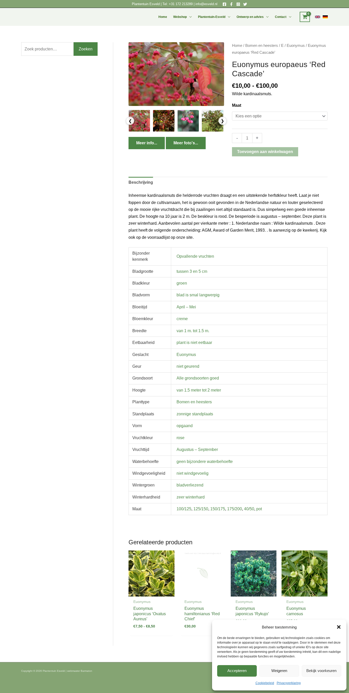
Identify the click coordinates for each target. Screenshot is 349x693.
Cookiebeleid (264, 683)
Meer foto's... (185, 143)
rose (180, 438)
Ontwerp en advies (250, 17)
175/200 (234, 509)
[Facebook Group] (231, 4)
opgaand (185, 426)
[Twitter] (245, 4)
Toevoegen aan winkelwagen (265, 151)
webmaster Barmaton (79, 670)
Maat (236, 105)
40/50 (249, 509)
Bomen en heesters (261, 46)
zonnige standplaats (195, 414)
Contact (280, 17)
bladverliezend (190, 485)
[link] (317, 16)
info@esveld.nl (206, 4)
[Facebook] (224, 4)
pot (259, 509)
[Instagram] (238, 4)
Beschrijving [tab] (141, 182)
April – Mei (186, 307)
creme (182, 319)
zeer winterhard (191, 497)
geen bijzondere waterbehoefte (205, 461)
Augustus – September (197, 449)
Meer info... (146, 143)
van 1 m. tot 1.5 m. (193, 331)
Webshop (180, 17)
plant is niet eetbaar (194, 342)
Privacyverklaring (289, 683)
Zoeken (85, 49)
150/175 (217, 509)
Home (162, 17)
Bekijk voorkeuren (321, 670)
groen (182, 283)
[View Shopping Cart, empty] (305, 17)
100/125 (184, 509)
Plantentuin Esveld (146, 4)
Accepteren (237, 670)
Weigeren (279, 670)
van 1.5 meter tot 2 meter (199, 390)
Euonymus (296, 46)
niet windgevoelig (192, 473)
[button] (338, 627)
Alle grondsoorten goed (198, 378)
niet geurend (188, 366)
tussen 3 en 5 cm (192, 271)
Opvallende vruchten (195, 256)
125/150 (200, 509)
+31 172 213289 (181, 4)
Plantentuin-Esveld (211, 17)
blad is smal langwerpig (198, 295)
